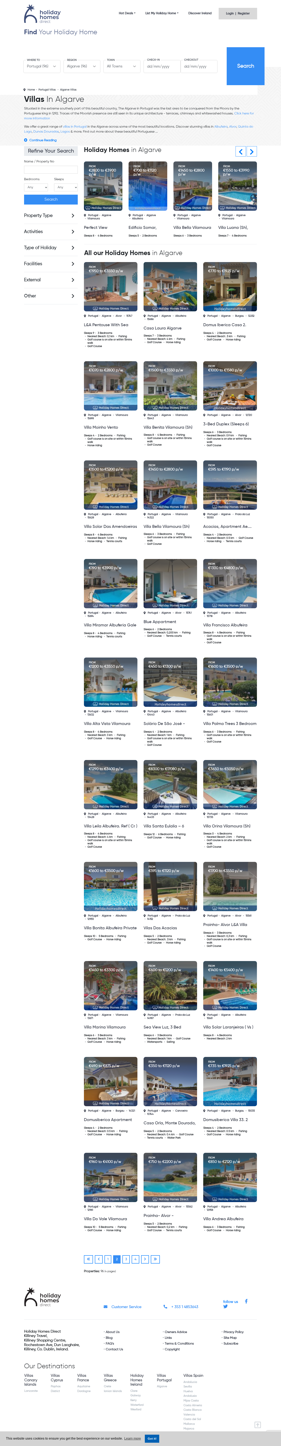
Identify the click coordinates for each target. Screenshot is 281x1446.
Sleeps (59, 179)
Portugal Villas (47, 89)
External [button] (32, 280)
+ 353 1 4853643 (184, 1307)
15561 (248, 915)
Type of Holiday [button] (40, 248)
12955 (90, 919)
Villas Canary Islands (30, 1380)
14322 (150, 517)
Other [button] (30, 296)
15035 (251, 1111)
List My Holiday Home (160, 13)
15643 (150, 418)
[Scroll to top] (258, 1423)
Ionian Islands (113, 1391)
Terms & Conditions (179, 1343)
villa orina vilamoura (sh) (227, 826)
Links (168, 1338)
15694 (90, 616)
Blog (109, 1338)
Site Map (230, 1338)
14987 (150, 1018)
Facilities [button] (33, 264)
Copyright (172, 1349)
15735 (210, 817)
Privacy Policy (234, 1332)
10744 (150, 1114)
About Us (113, 1332)
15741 (189, 613)
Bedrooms (31, 179)
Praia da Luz (242, 514)
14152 (150, 919)
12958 (210, 1210)
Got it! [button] (152, 1438)
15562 (189, 1206)
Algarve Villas (68, 89)
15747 (129, 316)
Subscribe (231, 1343)
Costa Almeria (192, 1405)
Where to (33, 60)
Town (111, 60)
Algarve (106, 215)
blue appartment (160, 622)
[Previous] (88, 1259)
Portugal (93, 215)
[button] (241, 151)
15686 (150, 319)
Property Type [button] (38, 215)
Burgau (239, 316)
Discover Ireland (200, 13)
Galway (135, 1395)
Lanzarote (31, 1391)
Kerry (133, 1400)
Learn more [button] (132, 1438)
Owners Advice (176, 1332)
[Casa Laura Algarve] (170, 286)
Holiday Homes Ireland (137, 1380)
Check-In (153, 60)
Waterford (137, 1405)
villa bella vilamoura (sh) (167, 527)
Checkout (191, 60)
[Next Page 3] (145, 1259)
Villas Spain (193, 1376)
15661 (209, 1018)
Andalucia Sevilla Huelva (190, 1387)
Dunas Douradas (46, 131)
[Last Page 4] (155, 1259)
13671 (90, 1018)
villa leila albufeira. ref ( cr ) (110, 826)
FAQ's (110, 1343)
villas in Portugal (75, 126)
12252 (251, 316)
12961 (90, 1210)
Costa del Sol (192, 1419)
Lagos (65, 131)
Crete (107, 1386)
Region (72, 60)
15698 (90, 418)
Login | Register (238, 13)
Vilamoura (93, 218)
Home (31, 89)
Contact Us (114, 1349)
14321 (132, 1111)
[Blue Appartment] (170, 583)
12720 (249, 415)
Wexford (135, 1409)
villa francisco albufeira (225, 625)
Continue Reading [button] (43, 140)
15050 (210, 517)
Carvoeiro (181, 1111)
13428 (90, 817)
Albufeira (221, 126)
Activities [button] (33, 231)
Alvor (232, 126)
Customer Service (126, 1307)
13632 (90, 714)
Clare (133, 1391)
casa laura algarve (163, 328)
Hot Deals (126, 13)
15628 (90, 517)
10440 (150, 714)
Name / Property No (39, 161)
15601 (210, 714)
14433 (150, 817)
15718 (209, 616)
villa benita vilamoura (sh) (168, 428)
